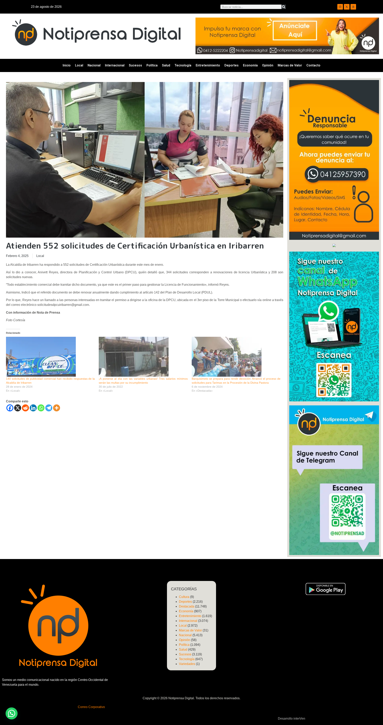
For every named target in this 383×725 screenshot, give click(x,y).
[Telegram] (48, 407)
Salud (166, 65)
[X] (17, 407)
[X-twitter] (346, 7)
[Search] (283, 7)
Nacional (94, 65)
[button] (12, 713)
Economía (250, 65)
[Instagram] (340, 7)
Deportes (231, 65)
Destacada (186, 606)
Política (152, 65)
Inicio (67, 65)
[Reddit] (25, 407)
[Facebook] (9, 407)
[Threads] (353, 7)
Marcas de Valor (290, 65)
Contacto (313, 65)
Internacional (114, 65)
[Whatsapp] (41, 407)
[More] (56, 407)
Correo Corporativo (91, 707)
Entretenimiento (208, 65)
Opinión (267, 65)
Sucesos (135, 65)
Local (79, 65)
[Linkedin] (33, 407)
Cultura (184, 597)
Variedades (187, 664)
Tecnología (183, 65)
